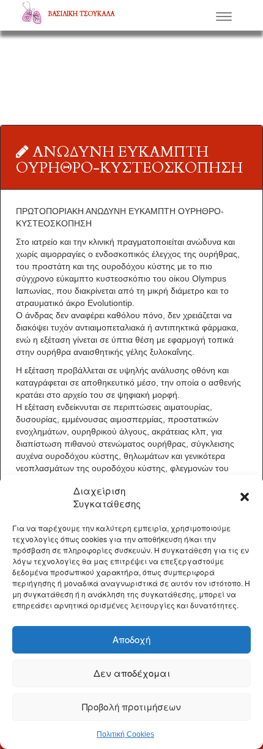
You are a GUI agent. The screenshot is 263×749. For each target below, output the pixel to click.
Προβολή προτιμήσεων (131, 706)
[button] (245, 497)
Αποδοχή (131, 639)
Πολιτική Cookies (125, 734)
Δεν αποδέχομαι (132, 672)
